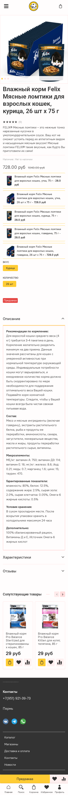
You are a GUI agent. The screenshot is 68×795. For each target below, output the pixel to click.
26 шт (9, 284)
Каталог (9, 737)
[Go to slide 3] (8, 78)
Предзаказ (25, 779)
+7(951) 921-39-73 (17, 698)
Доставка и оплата (17, 751)
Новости (10, 764)
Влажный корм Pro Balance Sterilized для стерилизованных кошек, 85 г (17, 640)
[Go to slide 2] (5, 78)
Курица (10, 268)
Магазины (11, 744)
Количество (10, 277)
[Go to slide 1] (2, 78)
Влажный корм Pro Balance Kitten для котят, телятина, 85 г (49, 639)
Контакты (10, 758)
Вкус (6, 262)
